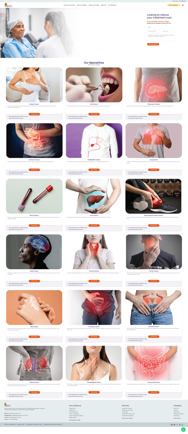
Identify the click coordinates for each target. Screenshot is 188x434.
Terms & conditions (9, 424)
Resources (177, 412)
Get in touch (177, 418)
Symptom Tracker (127, 408)
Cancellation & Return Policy (34, 424)
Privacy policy (21, 424)
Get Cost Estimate (153, 44)
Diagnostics (72, 408)
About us (176, 408)
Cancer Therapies (74, 413)
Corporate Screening (127, 415)
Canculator (125, 412)
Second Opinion (73, 412)
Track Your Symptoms (173, 5)
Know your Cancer (127, 418)
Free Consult (34, 114)
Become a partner (179, 413)
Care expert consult (74, 420)
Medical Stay (72, 417)
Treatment (72, 410)
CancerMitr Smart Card (128, 413)
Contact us (177, 415)
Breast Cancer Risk (127, 410)
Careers (176, 410)
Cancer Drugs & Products (76, 415)
